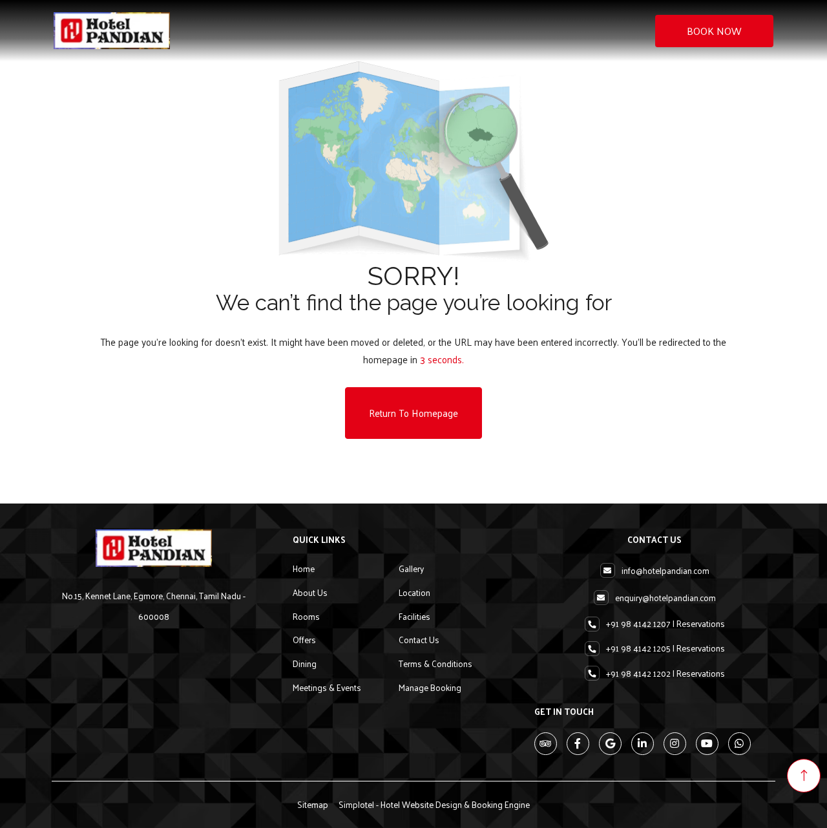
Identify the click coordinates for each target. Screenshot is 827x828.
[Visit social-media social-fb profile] (578, 743)
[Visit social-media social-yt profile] (707, 743)
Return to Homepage (413, 412)
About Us (310, 592)
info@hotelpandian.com (665, 570)
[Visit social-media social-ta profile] (545, 743)
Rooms (306, 616)
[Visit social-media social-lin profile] (642, 743)
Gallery (411, 568)
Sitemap (312, 804)
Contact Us (419, 640)
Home (304, 568)
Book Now (714, 30)
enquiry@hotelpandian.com (665, 597)
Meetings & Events (327, 687)
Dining (305, 663)
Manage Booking (430, 687)
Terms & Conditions (435, 663)
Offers (304, 640)
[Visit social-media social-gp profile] (610, 743)
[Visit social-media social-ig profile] (675, 743)
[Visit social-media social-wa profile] (739, 743)
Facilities (414, 616)
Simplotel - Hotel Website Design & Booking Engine (434, 804)
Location (414, 592)
